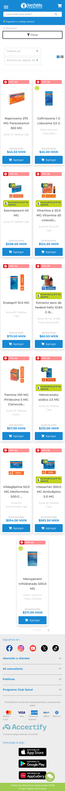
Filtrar (34, 35)
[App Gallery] (32, 775)
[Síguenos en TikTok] (56, 649)
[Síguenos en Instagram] (20, 649)
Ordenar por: (14, 51)
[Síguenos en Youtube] (32, 649)
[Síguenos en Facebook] (9, 649)
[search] (56, 14)
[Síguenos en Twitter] (44, 649)
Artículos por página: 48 (21, 60)
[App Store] (32, 752)
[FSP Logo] (31, 7)
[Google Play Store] (32, 763)
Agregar (18, 159)
